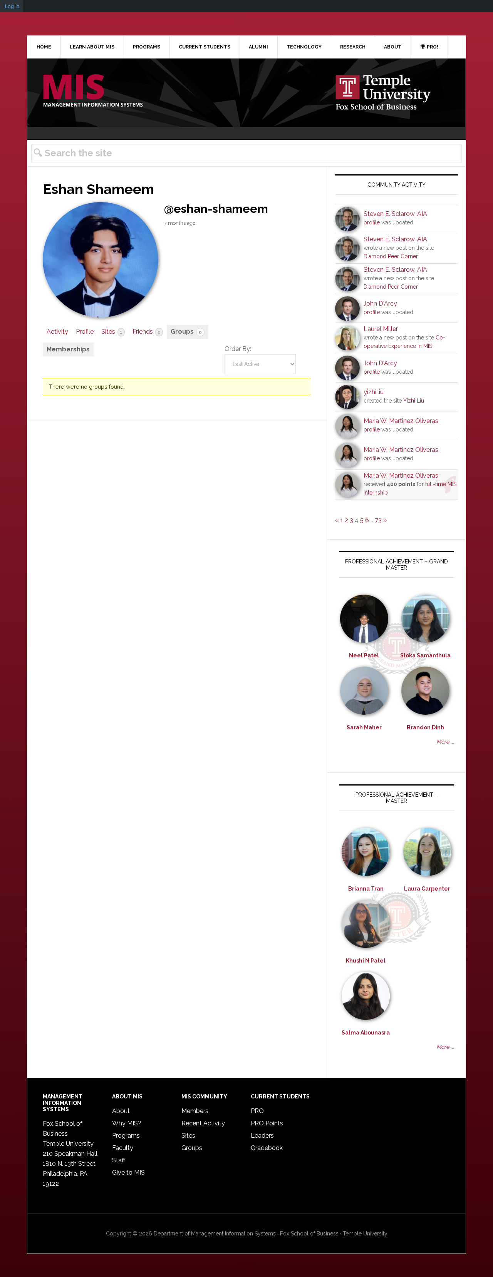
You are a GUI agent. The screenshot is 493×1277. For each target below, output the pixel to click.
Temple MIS (93, 91)
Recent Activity (203, 1123)
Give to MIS (128, 1172)
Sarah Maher (364, 727)
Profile (85, 331)
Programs (126, 1135)
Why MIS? (126, 1123)
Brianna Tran (366, 889)
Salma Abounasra (366, 1033)
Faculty (122, 1148)
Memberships (68, 349)
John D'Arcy (380, 303)
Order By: (238, 349)
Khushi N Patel (366, 961)
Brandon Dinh (425, 727)
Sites (111, 331)
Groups (186, 331)
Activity (57, 331)
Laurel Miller (381, 329)
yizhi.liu (374, 392)
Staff (118, 1160)
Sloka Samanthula (425, 655)
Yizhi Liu (413, 401)
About (121, 1111)
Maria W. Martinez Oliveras (401, 421)
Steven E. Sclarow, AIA (395, 213)
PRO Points (267, 1123)
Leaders (262, 1135)
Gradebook (267, 1148)
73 (378, 520)
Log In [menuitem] (12, 6)
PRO (257, 1111)
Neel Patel (364, 655)
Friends (146, 331)
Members (194, 1111)
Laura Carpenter (427, 889)
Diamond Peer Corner (391, 256)
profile (372, 222)
